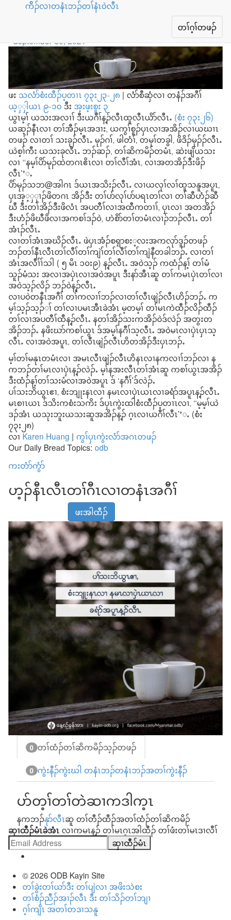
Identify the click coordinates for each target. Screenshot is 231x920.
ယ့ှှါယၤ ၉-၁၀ (35, 105)
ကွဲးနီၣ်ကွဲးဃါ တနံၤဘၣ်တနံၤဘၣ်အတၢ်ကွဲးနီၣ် (108, 770)
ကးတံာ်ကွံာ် (26, 465)
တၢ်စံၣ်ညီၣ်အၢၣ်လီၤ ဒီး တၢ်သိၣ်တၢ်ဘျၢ (86, 897)
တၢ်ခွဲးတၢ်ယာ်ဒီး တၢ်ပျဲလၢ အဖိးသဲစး (82, 886)
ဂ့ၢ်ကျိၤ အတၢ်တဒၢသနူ (60, 908)
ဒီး (58, 105)
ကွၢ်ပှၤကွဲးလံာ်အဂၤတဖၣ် (116, 436)
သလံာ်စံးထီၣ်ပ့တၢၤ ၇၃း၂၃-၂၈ (69, 94)
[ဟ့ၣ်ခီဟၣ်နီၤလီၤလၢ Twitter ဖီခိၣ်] (43, 506)
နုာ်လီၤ (54, 818)
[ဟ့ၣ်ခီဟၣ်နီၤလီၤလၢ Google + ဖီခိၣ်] (29, 506)
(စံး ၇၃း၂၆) (194, 117)
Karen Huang (46, 436)
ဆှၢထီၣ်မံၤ (129, 842)
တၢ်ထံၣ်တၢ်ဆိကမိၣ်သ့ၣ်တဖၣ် (83, 747)
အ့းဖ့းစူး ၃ (91, 105)
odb (101, 447)
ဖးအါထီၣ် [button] (91, 511)
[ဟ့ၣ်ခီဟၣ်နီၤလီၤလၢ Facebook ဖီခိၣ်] (15, 506)
